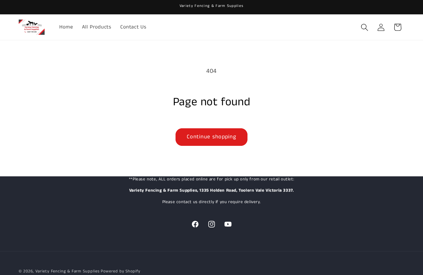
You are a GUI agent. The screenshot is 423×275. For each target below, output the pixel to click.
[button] (365, 27)
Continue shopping (211, 137)
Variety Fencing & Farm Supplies (67, 271)
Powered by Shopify (120, 271)
